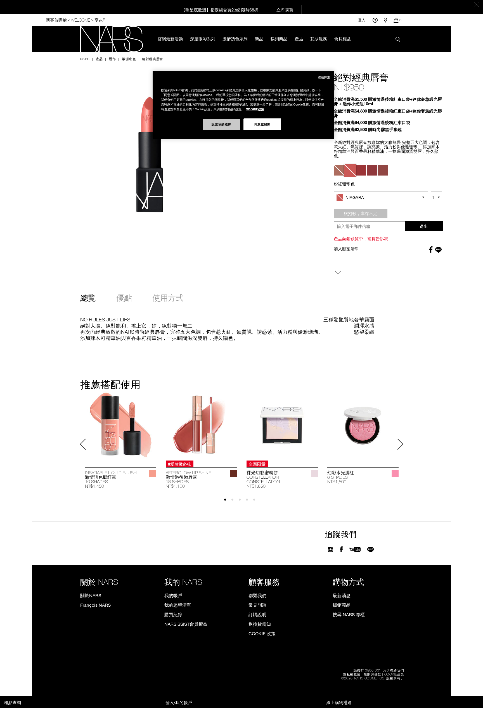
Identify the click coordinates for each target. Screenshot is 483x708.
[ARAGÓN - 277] (233, 473)
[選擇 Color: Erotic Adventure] (383, 170)
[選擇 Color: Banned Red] (372, 170)
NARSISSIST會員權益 (185, 624)
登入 (361, 20)
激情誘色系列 (235, 38)
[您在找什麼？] (399, 39)
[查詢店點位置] (385, 20)
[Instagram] (330, 549)
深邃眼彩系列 (202, 38)
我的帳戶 (173, 595)
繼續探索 (324, 77)
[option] (120, 440)
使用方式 (168, 298)
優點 (124, 298)
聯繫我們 (257, 595)
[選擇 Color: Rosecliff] (339, 170)
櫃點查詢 (12, 702)
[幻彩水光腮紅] (363, 425)
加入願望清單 (346, 248)
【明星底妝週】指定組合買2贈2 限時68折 (237, 9)
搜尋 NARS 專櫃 (349, 614)
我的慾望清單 (177, 604)
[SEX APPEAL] (152, 473)
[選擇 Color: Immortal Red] (361, 170)
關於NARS (90, 595)
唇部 (112, 59)
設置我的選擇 (221, 124)
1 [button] (227, 502)
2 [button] (234, 502)
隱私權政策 (352, 674)
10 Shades (96, 481)
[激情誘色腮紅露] (120, 425)
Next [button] (400, 444)
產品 (299, 38)
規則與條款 (372, 674)
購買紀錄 (173, 614)
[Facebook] (341, 549)
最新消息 (342, 595)
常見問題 (257, 604)
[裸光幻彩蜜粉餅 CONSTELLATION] (282, 425)
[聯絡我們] (375, 20)
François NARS (95, 604)
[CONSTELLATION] (314, 473)
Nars (85, 59)
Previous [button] (83, 444)
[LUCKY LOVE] (395, 473)
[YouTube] (355, 549)
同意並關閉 (262, 124)
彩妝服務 (318, 38)
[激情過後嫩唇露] (201, 425)
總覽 (88, 298)
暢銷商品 (279, 38)
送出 (424, 226)
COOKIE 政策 (262, 633)
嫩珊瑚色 (129, 59)
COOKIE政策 (394, 674)
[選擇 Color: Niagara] (350, 170)
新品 (259, 38)
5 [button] (256, 502)
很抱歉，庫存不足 (360, 213)
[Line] (370, 549)
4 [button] (249, 502)
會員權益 (342, 38)
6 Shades (337, 477)
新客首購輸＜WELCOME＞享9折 (75, 20)
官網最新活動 (170, 38)
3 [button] (242, 502)
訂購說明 (257, 614)
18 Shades (177, 481)
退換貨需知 (259, 624)
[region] (243, 105)
